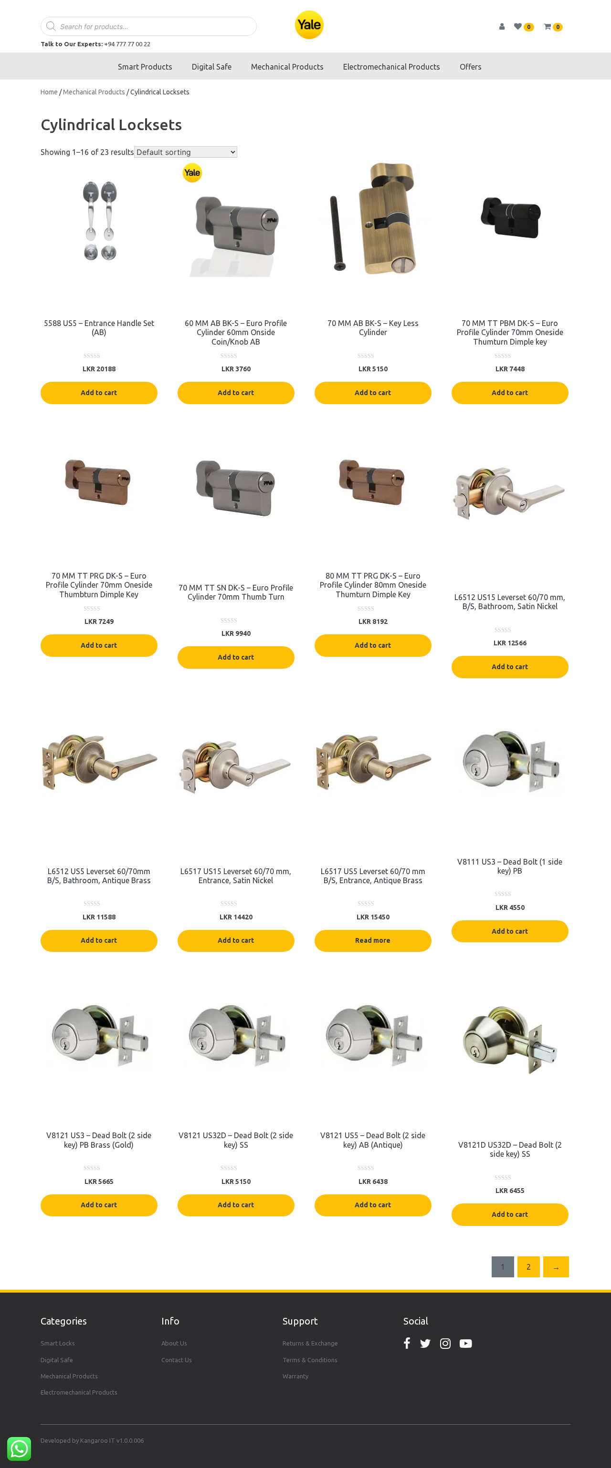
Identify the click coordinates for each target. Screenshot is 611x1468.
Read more (372, 940)
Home (49, 92)
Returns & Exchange (310, 1343)
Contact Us (176, 1359)
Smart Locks (58, 1343)
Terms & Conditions (310, 1359)
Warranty (295, 1376)
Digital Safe (212, 66)
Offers (471, 66)
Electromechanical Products (391, 66)
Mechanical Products (287, 66)
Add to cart (99, 393)
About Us (174, 1343)
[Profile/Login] (505, 26)
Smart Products (145, 66)
